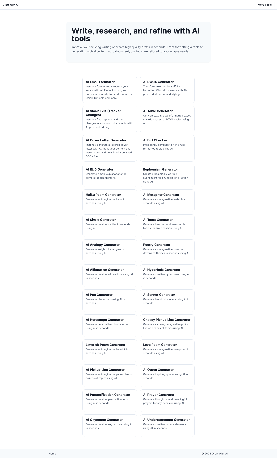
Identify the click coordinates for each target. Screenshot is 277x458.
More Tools (265, 4)
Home (52, 453)
